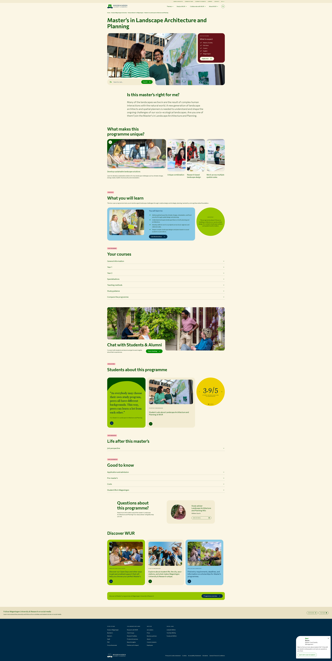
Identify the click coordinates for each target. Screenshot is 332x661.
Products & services (132, 639)
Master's (109, 636)
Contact (216, 1)
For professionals (112, 645)
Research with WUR (132, 630)
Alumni (149, 639)
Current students (200, 1)
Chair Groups (130, 633)
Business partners (152, 636)
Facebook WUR (171, 636)
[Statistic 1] (208, 404)
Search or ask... (118, 82)
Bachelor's (110, 633)
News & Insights (178, 1)
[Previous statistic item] (199, 391)
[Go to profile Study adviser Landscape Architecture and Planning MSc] (178, 512)
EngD (108, 639)
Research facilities (132, 636)
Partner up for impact (133, 645)
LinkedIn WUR (170, 630)
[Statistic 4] (212, 404)
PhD (108, 642)
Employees (150, 645)
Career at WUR (189, 1)
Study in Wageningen (113, 630)
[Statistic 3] (211, 404)
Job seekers (150, 630)
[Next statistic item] (221, 391)
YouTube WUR (171, 633)
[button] (136, 161)
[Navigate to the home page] (117, 6)
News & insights (131, 642)
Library (210, 1)
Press (148, 633)
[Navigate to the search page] (223, 6)
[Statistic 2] (209, 404)
